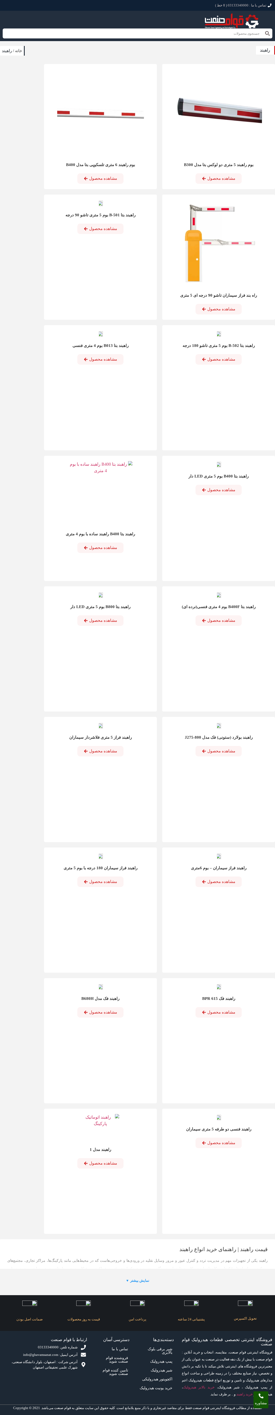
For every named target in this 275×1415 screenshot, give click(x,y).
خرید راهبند (244, 1394)
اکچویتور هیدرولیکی (157, 1379)
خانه (18, 51)
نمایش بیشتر (137, 1280)
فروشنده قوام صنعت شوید (117, 1359)
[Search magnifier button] (267, 33)
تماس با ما (120, 1349)
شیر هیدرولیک (161, 1370)
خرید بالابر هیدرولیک (199, 1387)
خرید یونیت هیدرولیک (156, 1388)
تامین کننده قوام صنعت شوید (115, 1372)
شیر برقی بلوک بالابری (160, 1351)
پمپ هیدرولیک (161, 1361)
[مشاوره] (261, 1396)
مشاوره (261, 1403)
